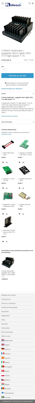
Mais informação (6, 122)
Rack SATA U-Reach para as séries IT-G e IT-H (9, 232)
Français (7, 354)
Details (3, 93)
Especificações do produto (11, 89)
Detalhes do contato (8, 295)
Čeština (7, 380)
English (7, 345)
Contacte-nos (6, 299)
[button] (3, 162)
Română (7, 389)
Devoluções (5, 328)
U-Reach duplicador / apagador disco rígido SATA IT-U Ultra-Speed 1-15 (8, 273)
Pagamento (5, 316)
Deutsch (7, 349)
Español (7, 358)
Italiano (7, 362)
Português (8, 367)
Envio (3, 320)
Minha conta (5, 336)
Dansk (6, 371)
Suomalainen (9, 393)
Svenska (7, 397)
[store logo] (13, 4)
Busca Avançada (7, 332)
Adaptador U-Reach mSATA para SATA (9, 205)
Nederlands (8, 340)
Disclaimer (5, 312)
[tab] (17, 94)
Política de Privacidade (9, 307)
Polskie (7, 376)
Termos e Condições (8, 303)
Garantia (4, 324)
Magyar (7, 384)
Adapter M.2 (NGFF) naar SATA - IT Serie (26, 154)
